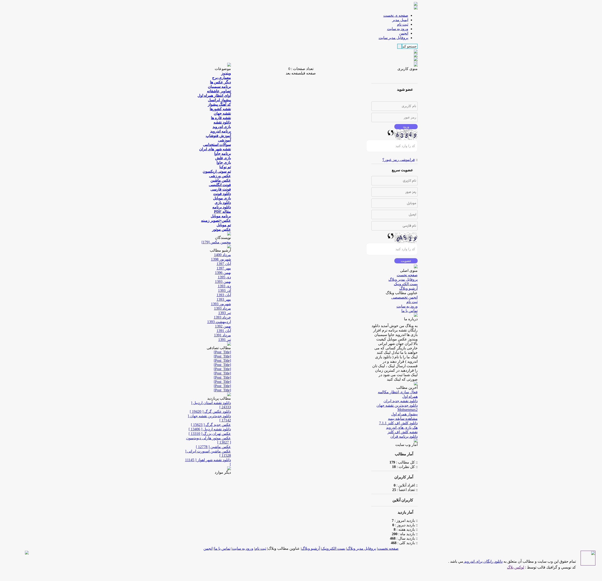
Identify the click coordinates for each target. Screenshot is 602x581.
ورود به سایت (407, 306)
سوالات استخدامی (217, 145)
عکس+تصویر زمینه (216, 220)
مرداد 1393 (222, 308)
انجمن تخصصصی (404, 297)
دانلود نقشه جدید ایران (401, 401)
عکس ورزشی (220, 176)
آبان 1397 (224, 264)
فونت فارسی (220, 189)
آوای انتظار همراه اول (214, 95)
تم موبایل (224, 225)
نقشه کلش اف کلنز (403, 432)
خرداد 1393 (222, 317)
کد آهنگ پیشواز (219, 104)
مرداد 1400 (222, 255)
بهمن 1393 (223, 282)
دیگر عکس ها (220, 82)
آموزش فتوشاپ (218, 136)
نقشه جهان (222, 113)
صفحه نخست (407, 275)
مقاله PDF (222, 212)
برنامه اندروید (220, 131)
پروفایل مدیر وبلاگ (403, 279)
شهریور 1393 (221, 304)
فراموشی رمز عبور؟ (398, 160)
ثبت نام (412, 302)
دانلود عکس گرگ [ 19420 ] (210, 411)
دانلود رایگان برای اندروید (483, 561)
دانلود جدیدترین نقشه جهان (397, 405)
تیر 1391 (224, 340)
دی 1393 (224, 286)
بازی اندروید (222, 127)
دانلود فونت (222, 194)
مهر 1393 (224, 299)
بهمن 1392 (223, 326)
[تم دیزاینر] (588, 564)
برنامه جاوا (222, 154)
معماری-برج (221, 78)
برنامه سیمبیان (219, 87)
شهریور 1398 (221, 259)
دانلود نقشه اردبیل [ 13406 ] (210, 429)
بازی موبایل (222, 198)
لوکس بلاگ (515, 567)
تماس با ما (409, 311)
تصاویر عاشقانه (219, 91)
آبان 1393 (224, 295)
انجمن (208, 548)
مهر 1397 (224, 268)
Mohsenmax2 (407, 410)
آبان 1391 (224, 331)
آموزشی (224, 140)
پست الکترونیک (406, 284)
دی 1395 (224, 277)
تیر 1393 (224, 313)
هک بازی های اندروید (402, 427)
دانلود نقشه (222, 122)
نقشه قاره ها (221, 118)
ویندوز (226, 73)
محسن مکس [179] (216, 242)
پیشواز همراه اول (404, 414)
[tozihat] (416, 8)
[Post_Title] (222, 352)
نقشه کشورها (220, 109)
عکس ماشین (220, 180)
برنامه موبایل (221, 216)
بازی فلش (223, 158)
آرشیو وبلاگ (408, 288)
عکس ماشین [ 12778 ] (213, 447)
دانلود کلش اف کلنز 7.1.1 (398, 423)
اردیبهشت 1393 (219, 322)
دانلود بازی (223, 203)
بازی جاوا (224, 162)
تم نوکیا (225, 167)
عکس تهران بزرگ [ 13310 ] (210, 434)
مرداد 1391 (222, 335)
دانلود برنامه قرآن (404, 436)
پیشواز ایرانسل (219, 100)
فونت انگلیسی (220, 185)
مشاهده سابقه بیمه (403, 419)
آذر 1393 (224, 290)
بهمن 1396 (223, 273)
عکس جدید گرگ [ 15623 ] (211, 425)
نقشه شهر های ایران (215, 149)
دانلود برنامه (221, 207)
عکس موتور (221, 229)
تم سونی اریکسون (217, 171)
